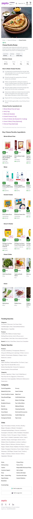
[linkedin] (14, 504)
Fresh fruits (4, 379)
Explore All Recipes (12, 40)
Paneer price (4, 381)
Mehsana (13, 444)
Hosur (6, 437)
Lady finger (16, 353)
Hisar (2, 437)
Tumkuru (24, 451)
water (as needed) (9, 114)
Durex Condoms (5, 369)
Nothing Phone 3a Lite (6, 336)
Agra (2, 425)
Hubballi (11, 437)
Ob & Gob (7, 341)
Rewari (26, 449)
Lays (26, 362)
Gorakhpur (3, 435)
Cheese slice (20, 376)
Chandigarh (19, 428)
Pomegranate (16, 350)
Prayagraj (7, 449)
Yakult (2, 362)
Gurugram (14, 435)
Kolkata (3, 442)
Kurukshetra (12, 442)
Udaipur (3, 453)
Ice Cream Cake (17, 324)
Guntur (9, 435)
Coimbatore (23, 430)
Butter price (26, 379)
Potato (22, 353)
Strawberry (9, 350)
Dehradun (10, 432)
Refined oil (19, 379)
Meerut (8, 444)
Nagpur (3, 446)
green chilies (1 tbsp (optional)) (13, 121)
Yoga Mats (11, 329)
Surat (19, 451)
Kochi (23, 439)
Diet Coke (12, 338)
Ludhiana (23, 442)
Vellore (22, 453)
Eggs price (13, 376)
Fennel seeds (9, 355)
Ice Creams (4, 324)
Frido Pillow (13, 341)
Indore (21, 437)
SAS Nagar (10, 451)
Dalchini (3, 355)
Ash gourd (3, 353)
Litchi (14, 336)
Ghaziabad (25, 432)
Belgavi (3, 428)
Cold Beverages (5, 326)
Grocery (3, 374)
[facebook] (10, 504)
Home (3, 40)
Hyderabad (16, 437)
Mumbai (18, 444)
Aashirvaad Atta (14, 362)
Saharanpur (4, 451)
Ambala (13, 425)
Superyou (21, 367)
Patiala (2, 449)
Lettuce (9, 357)
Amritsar (18, 425)
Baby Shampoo (4, 329)
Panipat (27, 446)
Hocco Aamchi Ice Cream (21, 338)
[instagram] (3, 504)
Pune (18, 449)
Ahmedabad (7, 425)
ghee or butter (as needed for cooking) (15, 119)
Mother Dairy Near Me (6, 367)
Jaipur (25, 437)
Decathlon (25, 341)
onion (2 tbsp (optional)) (11, 124)
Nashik (7, 446)
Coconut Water (5, 338)
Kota (7, 442)
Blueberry (15, 355)
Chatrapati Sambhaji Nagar (7, 430)
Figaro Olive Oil (5, 364)
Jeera (24, 355)
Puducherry (13, 449)
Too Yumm (21, 362)
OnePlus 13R (4, 334)
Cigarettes (8, 374)
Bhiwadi (13, 428)
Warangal (10, 456)
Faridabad (19, 432)
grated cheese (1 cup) (10, 116)
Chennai (17, 430)
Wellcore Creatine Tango (14, 334)
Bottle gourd (10, 353)
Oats (11, 326)
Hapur (19, 435)
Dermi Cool (19, 341)
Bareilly (22, 425)
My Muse (7, 362)
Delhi (15, 432)
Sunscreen (10, 324)
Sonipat (15, 451)
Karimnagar (14, 439)
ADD (10, 149)
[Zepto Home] (5, 3)
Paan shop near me (5, 376)
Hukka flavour (22, 374)
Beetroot (22, 350)
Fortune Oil (15, 367)
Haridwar (24, 435)
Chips (13, 374)
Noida (11, 446)
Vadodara (8, 453)
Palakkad (16, 446)
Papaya (20, 355)
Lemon (26, 353)
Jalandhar (3, 439)
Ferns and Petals (14, 369)
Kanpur (8, 439)
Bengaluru (8, 428)
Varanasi (18, 453)
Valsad (13, 453)
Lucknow (18, 442)
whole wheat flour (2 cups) (11, 109)
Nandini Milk (13, 364)
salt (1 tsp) (7, 111)
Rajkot (22, 449)
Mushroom (3, 357)
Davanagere (4, 432)
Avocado (3, 350)
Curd (17, 374)
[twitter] (7, 504)
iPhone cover (20, 336)
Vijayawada (4, 456)
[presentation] (6, 40)
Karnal (19, 439)
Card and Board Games (18, 326)
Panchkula (21, 446)
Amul (18, 364)
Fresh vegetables (12, 379)
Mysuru (23, 444)
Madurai (3, 444)
